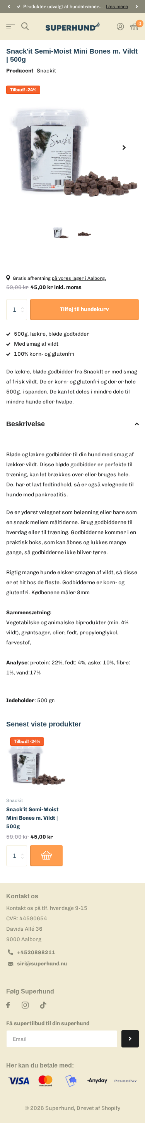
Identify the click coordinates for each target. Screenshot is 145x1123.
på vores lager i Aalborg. (79, 278)
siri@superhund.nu (42, 963)
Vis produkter (10, 26)
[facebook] (8, 1005)
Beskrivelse (25, 424)
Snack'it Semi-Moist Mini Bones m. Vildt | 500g (32, 818)
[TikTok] (43, 1005)
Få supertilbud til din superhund (47, 1023)
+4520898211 (36, 952)
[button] (8, 6)
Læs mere (117, 6)
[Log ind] (120, 26)
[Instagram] (25, 1005)
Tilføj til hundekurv (84, 309)
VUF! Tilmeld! (130, 1038)
